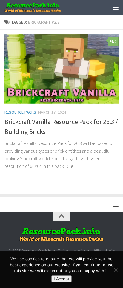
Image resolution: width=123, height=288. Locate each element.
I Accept (61, 278)
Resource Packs (20, 112)
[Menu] (115, 7)
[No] (116, 270)
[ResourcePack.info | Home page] (42, 7)
